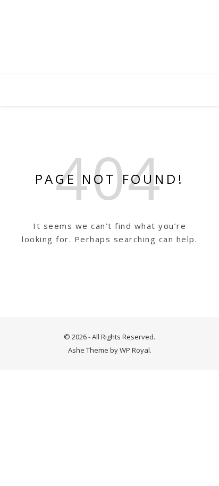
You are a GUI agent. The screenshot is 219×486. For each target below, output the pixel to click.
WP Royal (135, 350)
